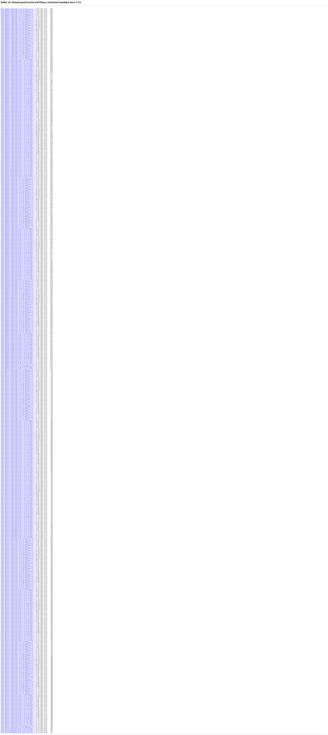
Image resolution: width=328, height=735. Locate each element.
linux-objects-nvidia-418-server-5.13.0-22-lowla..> (18, 425)
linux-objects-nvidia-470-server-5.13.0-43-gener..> (18, 628)
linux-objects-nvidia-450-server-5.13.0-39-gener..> (18, 500)
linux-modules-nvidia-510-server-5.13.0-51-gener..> (18, 359)
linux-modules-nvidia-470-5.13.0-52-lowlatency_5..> (18, 227)
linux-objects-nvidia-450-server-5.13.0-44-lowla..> (18, 514)
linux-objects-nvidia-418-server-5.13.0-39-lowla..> (18, 450)
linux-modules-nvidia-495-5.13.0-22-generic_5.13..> (18, 283)
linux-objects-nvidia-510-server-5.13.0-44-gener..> (18, 715)
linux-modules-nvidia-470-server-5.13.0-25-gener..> (18, 236)
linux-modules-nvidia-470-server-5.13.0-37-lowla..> (18, 256)
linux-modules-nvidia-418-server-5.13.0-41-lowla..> (18, 96)
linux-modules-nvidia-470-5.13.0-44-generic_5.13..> (18, 219)
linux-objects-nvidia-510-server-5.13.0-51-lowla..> (18, 722)
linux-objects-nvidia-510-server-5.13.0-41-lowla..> (18, 710)
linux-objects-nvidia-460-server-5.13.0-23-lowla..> (18, 530)
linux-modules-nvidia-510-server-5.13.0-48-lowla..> (18, 358)
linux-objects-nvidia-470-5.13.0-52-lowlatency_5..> (18, 589)
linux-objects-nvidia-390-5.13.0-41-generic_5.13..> (18, 403)
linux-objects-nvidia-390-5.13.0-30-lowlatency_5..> (18, 386)
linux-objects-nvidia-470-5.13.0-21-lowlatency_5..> (18, 540)
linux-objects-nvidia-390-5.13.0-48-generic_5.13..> (18, 413)
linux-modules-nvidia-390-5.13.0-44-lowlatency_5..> (18, 51)
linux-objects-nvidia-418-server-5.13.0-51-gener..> (18, 467)
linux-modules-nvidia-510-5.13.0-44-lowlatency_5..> (18, 325)
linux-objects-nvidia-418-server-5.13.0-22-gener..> (18, 423)
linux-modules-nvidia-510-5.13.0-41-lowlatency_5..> (18, 318)
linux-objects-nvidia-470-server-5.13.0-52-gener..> (18, 639)
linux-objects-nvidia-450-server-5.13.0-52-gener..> (18, 521)
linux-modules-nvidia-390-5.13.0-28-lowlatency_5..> (18, 23)
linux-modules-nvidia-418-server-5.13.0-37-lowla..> (18, 87)
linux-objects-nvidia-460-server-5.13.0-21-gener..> (18, 523)
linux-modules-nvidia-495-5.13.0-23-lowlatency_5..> (18, 286)
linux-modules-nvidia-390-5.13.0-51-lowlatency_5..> (18, 56)
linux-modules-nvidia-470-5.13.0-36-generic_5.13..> (18, 201)
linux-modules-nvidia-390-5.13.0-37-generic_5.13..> (18, 34)
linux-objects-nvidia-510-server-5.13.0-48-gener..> (18, 718)
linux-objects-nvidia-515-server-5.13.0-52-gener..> (18, 728)
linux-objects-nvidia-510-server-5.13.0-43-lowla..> (18, 714)
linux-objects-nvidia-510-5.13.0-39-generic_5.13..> (18, 672)
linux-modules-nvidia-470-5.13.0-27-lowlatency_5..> (18, 189)
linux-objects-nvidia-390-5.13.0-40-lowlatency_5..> (18, 402)
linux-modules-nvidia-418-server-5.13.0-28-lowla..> (18, 74)
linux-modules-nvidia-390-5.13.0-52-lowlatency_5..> (18, 58)
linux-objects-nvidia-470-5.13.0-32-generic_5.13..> (18, 557)
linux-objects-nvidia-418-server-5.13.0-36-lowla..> (18, 445)
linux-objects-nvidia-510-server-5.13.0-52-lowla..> (18, 724)
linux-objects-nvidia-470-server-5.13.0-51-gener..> (18, 636)
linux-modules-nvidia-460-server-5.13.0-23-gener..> (18, 167)
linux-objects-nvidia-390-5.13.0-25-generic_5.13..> (18, 377)
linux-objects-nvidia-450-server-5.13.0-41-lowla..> (18, 508)
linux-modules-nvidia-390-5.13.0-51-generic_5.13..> (18, 55)
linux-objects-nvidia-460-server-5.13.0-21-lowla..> (18, 525)
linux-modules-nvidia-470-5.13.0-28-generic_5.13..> (18, 190)
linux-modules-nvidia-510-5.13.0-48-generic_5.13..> (18, 326)
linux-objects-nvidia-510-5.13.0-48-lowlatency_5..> (18, 688)
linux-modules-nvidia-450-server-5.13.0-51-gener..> (18, 157)
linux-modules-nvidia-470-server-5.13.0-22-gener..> (18, 231)
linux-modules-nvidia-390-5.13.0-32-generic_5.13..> (18, 26)
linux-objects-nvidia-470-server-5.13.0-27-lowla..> (18, 601)
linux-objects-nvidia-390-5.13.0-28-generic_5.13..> (18, 382)
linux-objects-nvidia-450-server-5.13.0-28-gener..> (18, 485)
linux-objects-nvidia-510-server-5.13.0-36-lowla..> (18, 699)
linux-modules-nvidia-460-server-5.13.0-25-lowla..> (18, 171)
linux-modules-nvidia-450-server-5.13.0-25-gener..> (18, 119)
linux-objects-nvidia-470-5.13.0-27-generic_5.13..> (18, 549)
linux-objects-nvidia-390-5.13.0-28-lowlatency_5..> (18, 384)
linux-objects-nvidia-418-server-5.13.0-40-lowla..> (18, 453)
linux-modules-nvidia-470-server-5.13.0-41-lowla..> (18, 265)
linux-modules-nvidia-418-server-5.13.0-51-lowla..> (18, 107)
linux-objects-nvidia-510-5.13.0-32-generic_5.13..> (18, 662)
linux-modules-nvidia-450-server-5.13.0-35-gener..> (18, 131)
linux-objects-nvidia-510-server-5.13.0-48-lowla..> (18, 719)
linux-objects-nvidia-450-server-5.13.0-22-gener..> (18, 475)
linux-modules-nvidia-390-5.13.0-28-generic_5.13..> (18, 21)
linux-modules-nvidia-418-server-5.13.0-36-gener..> (18, 83)
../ (2, 7)
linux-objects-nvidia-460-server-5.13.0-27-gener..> (18, 534)
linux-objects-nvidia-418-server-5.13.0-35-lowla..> (18, 443)
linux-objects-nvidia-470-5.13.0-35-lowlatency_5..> (18, 560)
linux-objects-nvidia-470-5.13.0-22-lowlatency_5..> (18, 543)
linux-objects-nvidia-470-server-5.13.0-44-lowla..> (18, 632)
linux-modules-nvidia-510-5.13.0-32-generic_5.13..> (18, 300)
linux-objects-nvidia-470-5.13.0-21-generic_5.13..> (18, 539)
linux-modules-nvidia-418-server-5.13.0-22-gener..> (18, 62)
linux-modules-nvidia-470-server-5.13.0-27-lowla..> (18, 240)
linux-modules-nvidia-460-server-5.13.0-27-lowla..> (18, 174)
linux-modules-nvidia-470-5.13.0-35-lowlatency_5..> (18, 199)
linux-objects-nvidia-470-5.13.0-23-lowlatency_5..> (18, 545)
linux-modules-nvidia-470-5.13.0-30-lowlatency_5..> (18, 194)
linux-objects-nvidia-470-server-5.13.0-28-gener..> (18, 603)
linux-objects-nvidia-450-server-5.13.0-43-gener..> (18, 510)
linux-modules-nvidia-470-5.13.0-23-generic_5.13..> (18, 183)
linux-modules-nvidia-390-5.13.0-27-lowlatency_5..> (18, 20)
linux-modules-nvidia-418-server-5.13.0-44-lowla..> (18, 102)
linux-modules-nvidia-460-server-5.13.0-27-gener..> (18, 172)
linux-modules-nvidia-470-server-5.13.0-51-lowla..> (18, 276)
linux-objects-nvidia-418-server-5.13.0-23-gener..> (18, 426)
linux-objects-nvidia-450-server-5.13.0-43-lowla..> (18, 512)
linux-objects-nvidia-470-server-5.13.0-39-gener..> (18, 618)
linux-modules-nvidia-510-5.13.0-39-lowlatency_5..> (18, 312)
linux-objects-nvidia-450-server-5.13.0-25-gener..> (18, 480)
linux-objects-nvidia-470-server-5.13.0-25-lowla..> (18, 599)
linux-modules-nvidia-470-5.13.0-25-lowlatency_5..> (18, 186)
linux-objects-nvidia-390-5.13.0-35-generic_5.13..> (18, 390)
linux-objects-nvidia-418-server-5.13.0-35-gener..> (18, 441)
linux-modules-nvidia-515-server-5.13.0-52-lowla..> (18, 368)
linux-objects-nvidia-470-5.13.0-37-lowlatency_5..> (18, 566)
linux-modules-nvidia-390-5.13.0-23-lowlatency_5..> (18, 15)
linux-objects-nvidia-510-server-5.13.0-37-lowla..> (18, 701)
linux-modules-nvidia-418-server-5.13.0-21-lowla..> (18, 61)
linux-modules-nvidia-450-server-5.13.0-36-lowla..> (18, 135)
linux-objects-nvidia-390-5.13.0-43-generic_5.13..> (18, 408)
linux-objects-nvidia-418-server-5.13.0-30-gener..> (18, 436)
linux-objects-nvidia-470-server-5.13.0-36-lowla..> (18, 614)
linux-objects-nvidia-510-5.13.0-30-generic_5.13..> (18, 659)
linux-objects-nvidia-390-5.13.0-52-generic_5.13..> (18, 418)
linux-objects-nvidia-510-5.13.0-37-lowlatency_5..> (18, 671)
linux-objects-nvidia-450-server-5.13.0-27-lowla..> (18, 484)
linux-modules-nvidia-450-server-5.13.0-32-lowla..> (18, 130)
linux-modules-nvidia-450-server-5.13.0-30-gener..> (18, 126)
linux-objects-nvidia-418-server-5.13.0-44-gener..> (18, 462)
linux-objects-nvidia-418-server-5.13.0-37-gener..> (18, 446)
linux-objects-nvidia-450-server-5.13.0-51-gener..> (18, 518)
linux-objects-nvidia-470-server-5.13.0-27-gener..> (18, 600)
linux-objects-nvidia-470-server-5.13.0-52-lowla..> (18, 640)
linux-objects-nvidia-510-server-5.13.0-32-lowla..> (18, 696)
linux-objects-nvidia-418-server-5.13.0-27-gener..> (18, 431)
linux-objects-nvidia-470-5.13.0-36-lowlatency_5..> (18, 563)
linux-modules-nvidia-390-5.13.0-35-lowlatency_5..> (18, 30)
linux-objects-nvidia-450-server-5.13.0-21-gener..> (18, 472)
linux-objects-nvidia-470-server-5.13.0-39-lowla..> (18, 619)
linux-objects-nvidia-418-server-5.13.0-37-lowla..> (18, 448)
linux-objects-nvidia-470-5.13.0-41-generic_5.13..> (18, 572)
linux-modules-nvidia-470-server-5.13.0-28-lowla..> (18, 243)
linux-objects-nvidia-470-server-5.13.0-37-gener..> (18, 615)
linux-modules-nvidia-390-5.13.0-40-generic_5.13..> (18, 39)
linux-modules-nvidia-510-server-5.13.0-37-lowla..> (18, 340)
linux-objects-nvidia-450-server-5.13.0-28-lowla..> (18, 486)
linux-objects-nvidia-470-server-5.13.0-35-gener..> (18, 610)
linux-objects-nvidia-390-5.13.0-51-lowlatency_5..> (18, 417)
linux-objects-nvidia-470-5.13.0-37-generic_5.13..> (18, 564)
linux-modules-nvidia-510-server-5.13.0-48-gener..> (18, 357)
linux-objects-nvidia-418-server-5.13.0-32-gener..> (18, 439)
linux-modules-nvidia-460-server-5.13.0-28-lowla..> (18, 176)
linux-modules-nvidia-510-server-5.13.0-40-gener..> (18, 344)
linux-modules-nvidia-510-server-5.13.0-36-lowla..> (18, 338)
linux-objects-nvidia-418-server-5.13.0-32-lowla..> (18, 440)
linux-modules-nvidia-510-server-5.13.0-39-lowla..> (18, 343)
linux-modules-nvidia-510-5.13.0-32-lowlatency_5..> (18, 302)
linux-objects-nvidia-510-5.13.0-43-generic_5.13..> (18, 682)
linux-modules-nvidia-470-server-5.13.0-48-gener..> (18, 272)
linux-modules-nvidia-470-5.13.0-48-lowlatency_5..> (18, 222)
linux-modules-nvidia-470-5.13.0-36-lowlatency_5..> (18, 202)
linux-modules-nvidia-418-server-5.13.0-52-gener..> (18, 108)
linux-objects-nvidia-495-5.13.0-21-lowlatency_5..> (18, 642)
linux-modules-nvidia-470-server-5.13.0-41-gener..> (18, 262)
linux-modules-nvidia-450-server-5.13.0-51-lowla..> (18, 158)
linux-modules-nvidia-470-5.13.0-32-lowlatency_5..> (18, 197)
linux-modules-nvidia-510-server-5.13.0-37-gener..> (18, 339)
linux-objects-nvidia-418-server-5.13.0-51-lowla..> (18, 468)
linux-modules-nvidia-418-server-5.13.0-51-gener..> (18, 106)
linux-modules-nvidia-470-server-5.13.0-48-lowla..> (18, 274)
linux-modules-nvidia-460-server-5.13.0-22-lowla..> (18, 166)
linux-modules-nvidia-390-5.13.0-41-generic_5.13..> (18, 42)
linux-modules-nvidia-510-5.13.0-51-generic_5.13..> (18, 329)
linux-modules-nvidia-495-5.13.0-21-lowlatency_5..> (18, 281)
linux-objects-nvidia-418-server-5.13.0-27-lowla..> (18, 432)
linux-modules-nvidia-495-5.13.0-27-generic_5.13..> (18, 290)
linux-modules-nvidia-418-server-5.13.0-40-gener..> (18, 90)
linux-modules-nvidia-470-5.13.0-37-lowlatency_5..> (18, 204)
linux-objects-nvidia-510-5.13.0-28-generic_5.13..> (18, 656)
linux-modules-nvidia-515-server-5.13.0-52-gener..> (18, 367)
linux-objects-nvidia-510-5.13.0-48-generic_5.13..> (18, 687)
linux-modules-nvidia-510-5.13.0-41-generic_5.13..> (18, 316)
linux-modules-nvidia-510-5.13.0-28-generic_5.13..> (18, 295)
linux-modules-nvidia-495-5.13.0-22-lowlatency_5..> (18, 284)
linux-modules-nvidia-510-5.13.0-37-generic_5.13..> (18, 308)
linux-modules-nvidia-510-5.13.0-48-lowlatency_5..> (18, 327)
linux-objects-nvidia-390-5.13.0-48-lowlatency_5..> (18, 414)
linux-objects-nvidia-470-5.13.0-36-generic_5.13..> (18, 562)
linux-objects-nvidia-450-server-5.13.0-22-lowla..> (18, 476)
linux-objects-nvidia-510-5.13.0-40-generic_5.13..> (18, 674)
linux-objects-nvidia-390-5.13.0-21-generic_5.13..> (18, 370)
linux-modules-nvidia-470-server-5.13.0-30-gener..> (18, 244)
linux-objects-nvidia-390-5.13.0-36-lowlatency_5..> (18, 394)
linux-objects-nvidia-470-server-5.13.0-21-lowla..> (18, 591)
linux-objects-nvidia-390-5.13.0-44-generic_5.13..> (18, 411)
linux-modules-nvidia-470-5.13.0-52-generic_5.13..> (18, 226)
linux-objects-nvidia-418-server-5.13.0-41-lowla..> (18, 457)
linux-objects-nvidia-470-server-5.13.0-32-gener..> (18, 608)
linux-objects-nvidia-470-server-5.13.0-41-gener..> (18, 623)
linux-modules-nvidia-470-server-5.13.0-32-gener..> (18, 247)
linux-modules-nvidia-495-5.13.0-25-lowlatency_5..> (18, 289)
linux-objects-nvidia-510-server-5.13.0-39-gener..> (18, 703)
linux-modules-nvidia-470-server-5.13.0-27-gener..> (18, 239)
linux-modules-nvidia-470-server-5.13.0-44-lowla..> (18, 271)
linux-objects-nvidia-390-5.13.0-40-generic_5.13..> (18, 400)
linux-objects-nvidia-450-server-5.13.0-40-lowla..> (18, 504)
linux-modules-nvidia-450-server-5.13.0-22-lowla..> (18, 115)
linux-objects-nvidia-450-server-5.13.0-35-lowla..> (18, 494)
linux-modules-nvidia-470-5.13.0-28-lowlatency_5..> (18, 192)
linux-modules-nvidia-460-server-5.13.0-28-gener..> (18, 175)
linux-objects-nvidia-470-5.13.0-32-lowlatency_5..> (18, 558)
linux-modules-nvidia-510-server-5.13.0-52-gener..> (18, 362)
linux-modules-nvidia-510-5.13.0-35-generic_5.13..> (18, 303)
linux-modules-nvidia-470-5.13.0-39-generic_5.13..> (18, 206)
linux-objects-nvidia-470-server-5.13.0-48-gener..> (18, 633)
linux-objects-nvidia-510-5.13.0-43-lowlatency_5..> (18, 683)
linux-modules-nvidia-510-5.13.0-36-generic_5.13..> (18, 306)
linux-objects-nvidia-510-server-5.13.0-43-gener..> (18, 713)
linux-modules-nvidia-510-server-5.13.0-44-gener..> (18, 354)
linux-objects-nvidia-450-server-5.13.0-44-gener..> (18, 513)
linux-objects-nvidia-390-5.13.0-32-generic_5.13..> (18, 388)
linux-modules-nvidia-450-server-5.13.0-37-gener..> (18, 137)
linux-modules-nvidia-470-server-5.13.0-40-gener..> (18, 259)
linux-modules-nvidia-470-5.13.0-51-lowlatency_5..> (18, 225)
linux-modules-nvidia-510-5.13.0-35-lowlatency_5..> (18, 304)
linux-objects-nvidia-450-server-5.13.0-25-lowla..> (18, 481)
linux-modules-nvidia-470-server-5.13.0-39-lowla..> (18, 258)
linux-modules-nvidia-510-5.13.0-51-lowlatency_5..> (18, 330)
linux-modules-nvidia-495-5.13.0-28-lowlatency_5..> (18, 294)
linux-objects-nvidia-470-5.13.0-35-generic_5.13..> (18, 559)
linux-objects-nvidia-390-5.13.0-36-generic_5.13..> (18, 393)
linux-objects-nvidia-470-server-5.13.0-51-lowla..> (18, 637)
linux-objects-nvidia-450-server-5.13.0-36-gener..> (18, 495)
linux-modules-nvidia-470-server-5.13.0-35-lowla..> (18, 251)
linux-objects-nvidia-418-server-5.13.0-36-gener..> (18, 444)
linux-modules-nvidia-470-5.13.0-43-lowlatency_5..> (18, 217)
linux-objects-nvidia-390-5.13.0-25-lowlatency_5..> (18, 379)
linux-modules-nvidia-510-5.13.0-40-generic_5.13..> (18, 313)
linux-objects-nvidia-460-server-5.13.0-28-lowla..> (18, 537)
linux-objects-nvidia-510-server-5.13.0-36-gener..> (18, 697)
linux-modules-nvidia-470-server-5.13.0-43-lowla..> (18, 268)
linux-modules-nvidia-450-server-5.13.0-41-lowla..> (18, 147)
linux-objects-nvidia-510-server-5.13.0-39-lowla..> (18, 704)
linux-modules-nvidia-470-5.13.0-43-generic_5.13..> (18, 216)
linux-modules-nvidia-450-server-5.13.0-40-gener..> (18, 142)
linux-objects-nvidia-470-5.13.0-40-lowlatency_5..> (18, 571)
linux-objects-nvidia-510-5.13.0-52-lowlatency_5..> (18, 694)
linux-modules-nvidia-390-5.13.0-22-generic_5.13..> (18, 11)
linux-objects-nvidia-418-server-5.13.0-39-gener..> (18, 449)
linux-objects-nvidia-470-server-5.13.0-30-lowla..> (18, 607)
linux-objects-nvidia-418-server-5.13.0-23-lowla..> (18, 427)
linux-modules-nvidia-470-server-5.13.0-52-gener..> (18, 277)
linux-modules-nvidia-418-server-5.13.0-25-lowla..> (18, 69)
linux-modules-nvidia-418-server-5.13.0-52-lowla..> (18, 110)
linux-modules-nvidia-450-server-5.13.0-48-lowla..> (18, 156)
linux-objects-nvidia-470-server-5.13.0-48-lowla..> (18, 635)
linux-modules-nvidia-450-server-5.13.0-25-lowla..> (18, 120)
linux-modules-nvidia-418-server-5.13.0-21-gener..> (18, 60)
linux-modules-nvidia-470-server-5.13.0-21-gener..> (18, 229)
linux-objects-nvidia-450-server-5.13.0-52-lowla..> (18, 522)
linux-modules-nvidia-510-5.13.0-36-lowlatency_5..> (18, 307)
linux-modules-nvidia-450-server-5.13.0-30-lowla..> (18, 128)
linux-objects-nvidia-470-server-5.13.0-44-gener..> (18, 631)
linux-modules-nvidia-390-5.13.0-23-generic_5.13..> (18, 14)
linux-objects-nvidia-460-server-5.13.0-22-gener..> (18, 526)
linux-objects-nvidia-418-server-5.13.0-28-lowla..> (18, 435)
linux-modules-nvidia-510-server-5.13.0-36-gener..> (18, 336)
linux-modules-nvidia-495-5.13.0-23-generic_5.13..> (18, 285)
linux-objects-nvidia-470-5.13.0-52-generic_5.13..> (18, 587)
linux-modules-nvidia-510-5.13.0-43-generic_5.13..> (18, 321)
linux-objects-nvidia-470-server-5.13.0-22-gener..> (18, 592)
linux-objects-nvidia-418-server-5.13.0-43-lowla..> (18, 461)
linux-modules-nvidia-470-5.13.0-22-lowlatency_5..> (18, 181)
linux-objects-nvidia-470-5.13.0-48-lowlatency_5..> (18, 583)
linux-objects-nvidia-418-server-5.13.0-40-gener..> (18, 452)
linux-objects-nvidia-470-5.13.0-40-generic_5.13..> (18, 569)
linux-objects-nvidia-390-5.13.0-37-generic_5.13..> (18, 395)
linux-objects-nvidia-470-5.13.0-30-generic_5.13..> (18, 554)
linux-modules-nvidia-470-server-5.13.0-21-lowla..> (18, 230)
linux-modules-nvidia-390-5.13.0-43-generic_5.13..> (18, 47)
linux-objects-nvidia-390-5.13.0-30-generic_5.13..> (18, 385)
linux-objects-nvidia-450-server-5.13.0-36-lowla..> (18, 496)
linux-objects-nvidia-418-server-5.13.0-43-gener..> (18, 459)
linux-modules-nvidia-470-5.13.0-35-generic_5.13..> (18, 198)
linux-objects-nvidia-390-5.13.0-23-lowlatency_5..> (18, 376)
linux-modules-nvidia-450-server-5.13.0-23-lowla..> (18, 117)
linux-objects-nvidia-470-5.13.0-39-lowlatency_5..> (18, 568)
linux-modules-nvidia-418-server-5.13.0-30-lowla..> (18, 76)
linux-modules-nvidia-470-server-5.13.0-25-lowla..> (18, 238)
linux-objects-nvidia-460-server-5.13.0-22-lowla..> (18, 527)
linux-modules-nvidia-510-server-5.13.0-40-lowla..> (18, 345)
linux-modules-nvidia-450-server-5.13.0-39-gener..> (18, 139)
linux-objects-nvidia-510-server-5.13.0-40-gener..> (18, 705)
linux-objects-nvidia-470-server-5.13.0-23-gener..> (18, 595)
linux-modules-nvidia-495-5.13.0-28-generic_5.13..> (18, 293)
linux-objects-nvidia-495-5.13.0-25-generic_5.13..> (18, 649)
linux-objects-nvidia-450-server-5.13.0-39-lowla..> (18, 502)
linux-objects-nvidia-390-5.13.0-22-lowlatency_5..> (18, 373)
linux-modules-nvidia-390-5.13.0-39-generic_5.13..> (18, 37)
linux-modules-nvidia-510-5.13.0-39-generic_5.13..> (18, 311)
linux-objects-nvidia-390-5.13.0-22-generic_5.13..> (18, 372)
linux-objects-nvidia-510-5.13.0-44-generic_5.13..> (18, 685)
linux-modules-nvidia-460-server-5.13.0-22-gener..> (18, 165)
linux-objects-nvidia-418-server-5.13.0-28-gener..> (18, 434)
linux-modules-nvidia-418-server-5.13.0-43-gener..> (18, 98)
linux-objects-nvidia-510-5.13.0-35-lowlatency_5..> (18, 665)
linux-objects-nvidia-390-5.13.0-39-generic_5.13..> (18, 398)
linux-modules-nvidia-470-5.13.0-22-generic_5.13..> (18, 180)
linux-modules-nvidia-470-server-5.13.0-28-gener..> (18, 242)
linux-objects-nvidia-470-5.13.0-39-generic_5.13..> (18, 567)
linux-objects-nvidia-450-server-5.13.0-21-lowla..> (18, 473)
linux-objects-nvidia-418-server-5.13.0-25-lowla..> (18, 430)
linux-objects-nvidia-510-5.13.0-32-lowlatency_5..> (18, 663)
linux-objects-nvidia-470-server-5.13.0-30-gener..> (18, 605)
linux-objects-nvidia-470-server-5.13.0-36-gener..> (18, 613)
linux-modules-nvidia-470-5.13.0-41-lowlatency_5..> (18, 213)
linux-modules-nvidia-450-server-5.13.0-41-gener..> (18, 144)
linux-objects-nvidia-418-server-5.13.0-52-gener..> (18, 470)
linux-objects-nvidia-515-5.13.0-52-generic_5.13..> (18, 726)
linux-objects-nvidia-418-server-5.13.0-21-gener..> (18, 421)
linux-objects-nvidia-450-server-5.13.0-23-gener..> (18, 477)
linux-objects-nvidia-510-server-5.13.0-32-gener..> (18, 695)
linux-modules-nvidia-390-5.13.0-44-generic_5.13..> (18, 49)
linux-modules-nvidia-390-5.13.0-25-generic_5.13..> (18, 16)
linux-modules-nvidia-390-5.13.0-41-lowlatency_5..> (18, 44)
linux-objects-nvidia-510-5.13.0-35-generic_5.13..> (18, 664)
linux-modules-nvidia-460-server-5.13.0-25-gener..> (18, 170)
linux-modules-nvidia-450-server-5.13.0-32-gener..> (18, 129)
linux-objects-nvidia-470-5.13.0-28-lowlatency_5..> (18, 553)
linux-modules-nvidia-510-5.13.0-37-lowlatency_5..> (18, 309)
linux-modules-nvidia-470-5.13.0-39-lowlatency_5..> (18, 207)
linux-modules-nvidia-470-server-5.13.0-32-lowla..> (18, 248)
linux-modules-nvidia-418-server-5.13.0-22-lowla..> (18, 64)
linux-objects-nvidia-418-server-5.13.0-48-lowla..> (18, 466)
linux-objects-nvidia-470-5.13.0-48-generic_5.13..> (18, 582)
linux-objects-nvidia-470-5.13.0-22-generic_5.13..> (18, 541)
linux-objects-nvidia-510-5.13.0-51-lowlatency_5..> (18, 691)
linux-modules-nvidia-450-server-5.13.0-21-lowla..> (18, 112)
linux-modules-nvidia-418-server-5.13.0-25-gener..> (18, 67)
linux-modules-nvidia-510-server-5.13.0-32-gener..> (18, 334)
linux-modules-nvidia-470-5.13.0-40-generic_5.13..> (18, 208)
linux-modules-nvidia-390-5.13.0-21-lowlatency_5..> (18, 10)
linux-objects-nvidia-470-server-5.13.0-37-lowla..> (18, 617)
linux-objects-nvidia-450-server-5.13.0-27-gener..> (18, 482)
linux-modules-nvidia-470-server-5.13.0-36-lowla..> (18, 253)
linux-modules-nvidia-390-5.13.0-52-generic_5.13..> (18, 57)
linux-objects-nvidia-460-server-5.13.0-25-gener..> (18, 531)
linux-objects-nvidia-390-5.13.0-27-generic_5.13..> (18, 380)
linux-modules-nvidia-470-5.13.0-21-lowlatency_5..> (18, 179)
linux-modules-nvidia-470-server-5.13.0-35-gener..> (18, 249)
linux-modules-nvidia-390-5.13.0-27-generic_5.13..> (18, 19)
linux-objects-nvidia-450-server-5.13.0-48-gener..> (18, 516)
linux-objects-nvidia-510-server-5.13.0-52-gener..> (18, 723)
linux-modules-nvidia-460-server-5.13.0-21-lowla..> (18, 163)
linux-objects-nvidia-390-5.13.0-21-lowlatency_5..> (18, 371)
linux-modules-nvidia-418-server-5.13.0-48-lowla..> (18, 105)
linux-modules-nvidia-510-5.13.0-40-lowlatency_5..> (18, 315)
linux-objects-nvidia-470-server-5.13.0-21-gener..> (18, 590)
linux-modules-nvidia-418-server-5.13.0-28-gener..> (18, 73)
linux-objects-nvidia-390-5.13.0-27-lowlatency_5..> (18, 381)
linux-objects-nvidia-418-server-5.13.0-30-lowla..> (18, 437)
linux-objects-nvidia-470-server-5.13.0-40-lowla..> (18, 622)
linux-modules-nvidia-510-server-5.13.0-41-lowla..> (18, 349)
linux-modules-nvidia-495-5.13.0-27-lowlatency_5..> (18, 291)
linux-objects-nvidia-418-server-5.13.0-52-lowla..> (18, 471)
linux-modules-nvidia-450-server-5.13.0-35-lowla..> (18, 133)
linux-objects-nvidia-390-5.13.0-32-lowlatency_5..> (18, 389)
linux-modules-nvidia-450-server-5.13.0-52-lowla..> (18, 161)
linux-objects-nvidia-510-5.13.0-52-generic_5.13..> (18, 692)
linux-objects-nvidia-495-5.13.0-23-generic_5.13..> (18, 646)
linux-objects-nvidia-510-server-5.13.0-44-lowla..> (18, 717)
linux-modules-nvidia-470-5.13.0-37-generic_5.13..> (18, 203)
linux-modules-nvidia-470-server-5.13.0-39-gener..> (18, 257)
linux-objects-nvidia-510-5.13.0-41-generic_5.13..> (18, 677)
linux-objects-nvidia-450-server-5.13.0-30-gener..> (18, 487)
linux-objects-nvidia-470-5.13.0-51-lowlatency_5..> (18, 586)
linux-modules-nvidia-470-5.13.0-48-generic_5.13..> (18, 221)
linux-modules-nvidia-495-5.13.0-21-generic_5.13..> (18, 280)
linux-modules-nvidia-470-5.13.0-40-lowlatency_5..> (18, 210)
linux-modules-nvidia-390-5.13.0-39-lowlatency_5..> (18, 38)
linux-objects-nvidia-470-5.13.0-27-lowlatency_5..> (18, 550)
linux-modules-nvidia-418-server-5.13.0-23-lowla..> (18, 66)
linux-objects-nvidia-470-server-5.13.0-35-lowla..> (18, 612)
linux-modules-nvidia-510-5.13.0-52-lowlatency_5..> (18, 332)
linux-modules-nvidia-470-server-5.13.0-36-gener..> (18, 252)
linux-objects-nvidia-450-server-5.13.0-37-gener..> (18, 498)
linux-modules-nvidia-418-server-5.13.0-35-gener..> (18, 80)
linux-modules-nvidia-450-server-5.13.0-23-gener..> (18, 116)
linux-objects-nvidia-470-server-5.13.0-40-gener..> (18, 621)
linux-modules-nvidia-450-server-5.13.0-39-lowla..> (18, 140)
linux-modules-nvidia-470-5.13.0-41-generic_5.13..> (18, 211)
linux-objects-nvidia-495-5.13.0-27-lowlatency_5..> (18, 653)
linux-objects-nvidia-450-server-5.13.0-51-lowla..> (18, 519)
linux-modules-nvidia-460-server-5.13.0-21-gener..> (18, 162)
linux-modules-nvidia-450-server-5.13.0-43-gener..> (18, 149)
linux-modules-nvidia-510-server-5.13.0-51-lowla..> (18, 361)
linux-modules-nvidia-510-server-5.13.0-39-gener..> (18, 341)
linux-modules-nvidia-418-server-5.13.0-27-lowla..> (18, 71)
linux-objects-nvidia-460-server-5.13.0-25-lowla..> (18, 532)
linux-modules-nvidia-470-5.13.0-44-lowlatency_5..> (18, 220)
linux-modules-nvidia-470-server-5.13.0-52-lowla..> (18, 279)
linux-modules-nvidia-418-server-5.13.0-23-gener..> (18, 65)
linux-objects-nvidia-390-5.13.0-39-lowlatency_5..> (18, 399)
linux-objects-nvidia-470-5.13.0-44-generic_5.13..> (18, 580)
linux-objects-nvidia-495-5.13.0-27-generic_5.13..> (18, 651)
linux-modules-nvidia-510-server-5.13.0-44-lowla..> (18, 356)
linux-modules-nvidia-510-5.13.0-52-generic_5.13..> (18, 331)
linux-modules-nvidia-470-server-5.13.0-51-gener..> (18, 275)
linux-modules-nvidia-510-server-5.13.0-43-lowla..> (18, 353)
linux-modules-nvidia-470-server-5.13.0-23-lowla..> (18, 235)
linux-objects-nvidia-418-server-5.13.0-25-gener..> (18, 429)
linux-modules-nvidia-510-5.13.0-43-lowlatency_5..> (18, 322)
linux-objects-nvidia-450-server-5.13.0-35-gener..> (18, 493)
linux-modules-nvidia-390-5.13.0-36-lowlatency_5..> (18, 33)
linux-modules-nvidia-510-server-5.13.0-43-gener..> (18, 352)
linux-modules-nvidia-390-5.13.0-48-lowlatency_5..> (18, 53)
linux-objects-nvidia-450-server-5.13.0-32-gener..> (18, 490)
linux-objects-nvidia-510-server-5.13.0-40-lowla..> (18, 706)
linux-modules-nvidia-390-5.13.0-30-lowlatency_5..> (18, 25)
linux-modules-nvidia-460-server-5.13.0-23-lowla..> (18, 169)
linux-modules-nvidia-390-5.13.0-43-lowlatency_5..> (18, 48)
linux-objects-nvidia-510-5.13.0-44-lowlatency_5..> (18, 686)
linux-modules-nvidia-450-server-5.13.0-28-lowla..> (18, 125)
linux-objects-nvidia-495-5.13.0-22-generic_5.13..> (18, 644)
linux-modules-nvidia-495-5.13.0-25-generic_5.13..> (18, 288)
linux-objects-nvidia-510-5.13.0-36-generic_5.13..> (18, 667)
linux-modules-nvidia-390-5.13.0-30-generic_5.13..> (18, 24)
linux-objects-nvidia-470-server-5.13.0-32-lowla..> (18, 609)
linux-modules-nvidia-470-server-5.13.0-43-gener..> (18, 267)
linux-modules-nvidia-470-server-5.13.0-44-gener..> (18, 270)
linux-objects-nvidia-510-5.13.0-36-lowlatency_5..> (18, 668)
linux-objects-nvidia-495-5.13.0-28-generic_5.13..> (18, 654)
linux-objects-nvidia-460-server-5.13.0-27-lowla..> (18, 535)
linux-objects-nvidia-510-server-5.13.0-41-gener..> (18, 708)
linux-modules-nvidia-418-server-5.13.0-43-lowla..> (18, 99)
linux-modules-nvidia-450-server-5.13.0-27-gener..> (18, 121)
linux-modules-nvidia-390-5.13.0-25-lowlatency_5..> (18, 17)
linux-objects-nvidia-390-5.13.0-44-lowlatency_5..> (18, 412)
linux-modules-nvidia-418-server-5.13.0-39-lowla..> (18, 89)
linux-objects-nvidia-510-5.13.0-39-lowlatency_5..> (18, 673)
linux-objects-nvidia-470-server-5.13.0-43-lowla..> (18, 630)
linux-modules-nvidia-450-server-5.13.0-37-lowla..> (18, 138)
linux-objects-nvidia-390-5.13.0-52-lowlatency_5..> (18, 420)
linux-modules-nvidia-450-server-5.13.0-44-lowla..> (18, 153)
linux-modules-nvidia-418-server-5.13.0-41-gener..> (18, 93)
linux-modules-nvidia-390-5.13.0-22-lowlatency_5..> (18, 12)
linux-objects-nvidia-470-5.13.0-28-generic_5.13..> (18, 551)
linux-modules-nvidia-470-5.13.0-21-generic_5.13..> (18, 178)
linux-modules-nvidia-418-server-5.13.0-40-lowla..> (18, 92)
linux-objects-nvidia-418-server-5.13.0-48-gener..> (18, 464)
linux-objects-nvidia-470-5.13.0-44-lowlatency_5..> (18, 581)
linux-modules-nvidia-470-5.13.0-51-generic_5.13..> (18, 224)
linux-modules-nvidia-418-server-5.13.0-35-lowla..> (18, 81)
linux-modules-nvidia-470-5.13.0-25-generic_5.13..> (18, 185)
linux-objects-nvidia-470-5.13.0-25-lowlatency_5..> (18, 548)
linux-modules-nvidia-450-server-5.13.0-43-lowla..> (18, 151)
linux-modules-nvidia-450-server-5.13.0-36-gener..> (18, 134)
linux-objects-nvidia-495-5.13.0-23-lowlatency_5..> (18, 648)
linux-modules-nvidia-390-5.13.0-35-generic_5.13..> (18, 29)
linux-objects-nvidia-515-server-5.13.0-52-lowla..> (18, 729)
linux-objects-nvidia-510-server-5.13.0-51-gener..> (18, 721)
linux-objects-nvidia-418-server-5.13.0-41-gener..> (18, 454)
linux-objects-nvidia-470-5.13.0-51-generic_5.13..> (18, 585)
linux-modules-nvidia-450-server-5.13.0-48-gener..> (18, 154)
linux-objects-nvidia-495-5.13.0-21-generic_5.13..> (18, 641)
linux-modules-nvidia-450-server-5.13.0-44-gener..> (18, 152)
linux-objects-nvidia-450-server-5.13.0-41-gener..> (18, 505)
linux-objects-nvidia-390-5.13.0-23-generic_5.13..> (18, 375)
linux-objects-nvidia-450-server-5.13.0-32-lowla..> (18, 491)
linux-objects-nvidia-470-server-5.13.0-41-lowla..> (18, 626)
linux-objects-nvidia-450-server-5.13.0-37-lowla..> (18, 499)
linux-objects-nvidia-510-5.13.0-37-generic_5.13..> (18, 669)
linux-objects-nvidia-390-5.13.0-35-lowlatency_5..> (18, 391)
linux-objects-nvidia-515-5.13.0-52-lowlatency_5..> (18, 727)
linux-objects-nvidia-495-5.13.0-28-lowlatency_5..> (18, 655)
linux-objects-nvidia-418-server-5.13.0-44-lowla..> (18, 463)
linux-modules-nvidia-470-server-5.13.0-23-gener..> (18, 234)
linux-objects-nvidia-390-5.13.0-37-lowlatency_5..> (18, 397)
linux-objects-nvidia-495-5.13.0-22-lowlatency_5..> (18, 645)
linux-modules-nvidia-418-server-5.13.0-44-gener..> (18, 101)
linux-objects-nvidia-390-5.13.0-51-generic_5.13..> (18, 416)
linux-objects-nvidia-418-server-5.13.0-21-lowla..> (18, 422)
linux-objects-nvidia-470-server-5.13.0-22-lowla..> (18, 594)
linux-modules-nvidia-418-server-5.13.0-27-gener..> (18, 70)
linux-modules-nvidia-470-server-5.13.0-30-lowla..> (18, 245)
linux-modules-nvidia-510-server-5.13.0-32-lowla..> (18, 335)
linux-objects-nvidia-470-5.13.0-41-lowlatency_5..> (18, 575)
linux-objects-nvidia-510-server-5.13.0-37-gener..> (18, 700)
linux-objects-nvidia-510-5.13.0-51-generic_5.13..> (18, 690)
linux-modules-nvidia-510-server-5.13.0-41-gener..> (18, 347)
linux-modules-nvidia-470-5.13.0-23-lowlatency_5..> (18, 184)
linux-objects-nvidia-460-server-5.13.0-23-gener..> (18, 528)
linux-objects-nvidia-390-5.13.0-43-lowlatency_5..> (18, 409)
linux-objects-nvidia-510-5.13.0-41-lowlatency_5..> (18, 680)
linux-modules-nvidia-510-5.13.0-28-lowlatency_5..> (18, 297)
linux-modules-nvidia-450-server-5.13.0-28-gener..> (18, 124)
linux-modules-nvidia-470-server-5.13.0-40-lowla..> (18, 261)
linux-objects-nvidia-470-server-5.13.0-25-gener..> (18, 598)
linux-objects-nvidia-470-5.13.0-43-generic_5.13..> (18, 577)
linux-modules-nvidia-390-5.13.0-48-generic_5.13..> (18, 52)
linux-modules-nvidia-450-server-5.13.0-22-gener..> (18, 113)
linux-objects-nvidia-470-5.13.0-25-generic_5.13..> (18, 546)
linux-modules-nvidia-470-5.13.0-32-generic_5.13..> (18, 195)
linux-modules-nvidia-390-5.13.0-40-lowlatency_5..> (18, 40)
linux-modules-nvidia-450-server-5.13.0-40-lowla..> (18, 143)
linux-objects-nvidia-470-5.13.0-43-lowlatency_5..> (18, 578)
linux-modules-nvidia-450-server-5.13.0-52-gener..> (18, 160)
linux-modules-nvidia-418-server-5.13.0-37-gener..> (18, 85)
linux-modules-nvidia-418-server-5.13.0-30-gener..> (18, 75)
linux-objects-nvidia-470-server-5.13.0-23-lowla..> (18, 596)
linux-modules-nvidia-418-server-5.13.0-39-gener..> (18, 88)
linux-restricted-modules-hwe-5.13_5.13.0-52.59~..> (18, 731)
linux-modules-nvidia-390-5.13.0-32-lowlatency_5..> (18, 28)
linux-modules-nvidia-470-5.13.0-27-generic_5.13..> (18, 188)
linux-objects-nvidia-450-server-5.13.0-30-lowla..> (18, 489)
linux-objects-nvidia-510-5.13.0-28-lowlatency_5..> (18, 658)
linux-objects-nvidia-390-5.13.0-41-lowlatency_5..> (18, 405)
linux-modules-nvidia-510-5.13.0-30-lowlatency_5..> (18, 299)
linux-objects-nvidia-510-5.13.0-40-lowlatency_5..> (18, 676)
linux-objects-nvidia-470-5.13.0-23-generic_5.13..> (18, 544)
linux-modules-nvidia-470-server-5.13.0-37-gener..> (18, 254)
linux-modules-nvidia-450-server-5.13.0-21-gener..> (18, 111)
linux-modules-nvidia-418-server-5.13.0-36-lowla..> (18, 84)
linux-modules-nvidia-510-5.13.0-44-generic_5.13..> (18, 324)
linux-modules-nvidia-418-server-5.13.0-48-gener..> (18, 103)
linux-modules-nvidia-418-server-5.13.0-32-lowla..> (18, 79)
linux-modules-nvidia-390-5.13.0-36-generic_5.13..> (18, 32)
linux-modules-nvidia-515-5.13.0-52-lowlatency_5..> (18, 366)
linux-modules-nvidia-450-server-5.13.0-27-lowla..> (18, 122)
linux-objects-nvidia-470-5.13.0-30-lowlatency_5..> (18, 555)
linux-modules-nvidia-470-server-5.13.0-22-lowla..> (18, 233)
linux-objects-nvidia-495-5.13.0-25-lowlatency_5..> (18, 650)
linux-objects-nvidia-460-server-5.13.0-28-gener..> (18, 536)
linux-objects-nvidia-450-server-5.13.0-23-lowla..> (18, 478)
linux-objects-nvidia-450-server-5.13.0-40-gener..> (18, 503)
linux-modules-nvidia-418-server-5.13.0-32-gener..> (18, 78)
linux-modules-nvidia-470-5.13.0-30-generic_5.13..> (18, 193)
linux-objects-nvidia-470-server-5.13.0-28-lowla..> (18, 604)
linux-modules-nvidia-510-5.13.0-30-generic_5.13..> (18, 298)
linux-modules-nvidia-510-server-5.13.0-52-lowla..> (18, 363)
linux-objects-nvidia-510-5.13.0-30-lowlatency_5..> (18, 660)
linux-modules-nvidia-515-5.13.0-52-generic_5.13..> (18, 364)
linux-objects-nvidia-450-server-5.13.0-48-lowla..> (18, 517)
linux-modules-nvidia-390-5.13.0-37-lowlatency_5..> (18, 35)
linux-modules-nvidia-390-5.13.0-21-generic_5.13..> (18, 8)
